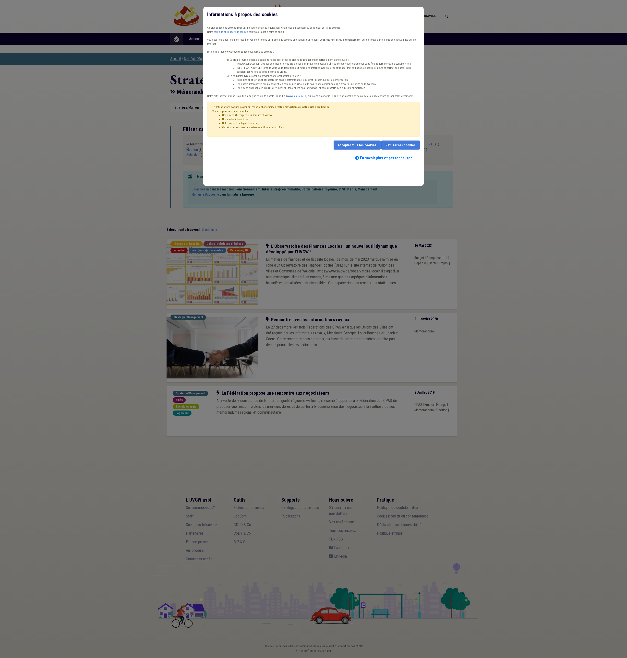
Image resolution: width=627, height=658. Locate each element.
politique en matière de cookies (231, 32)
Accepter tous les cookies (357, 145)
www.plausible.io (296, 96)
